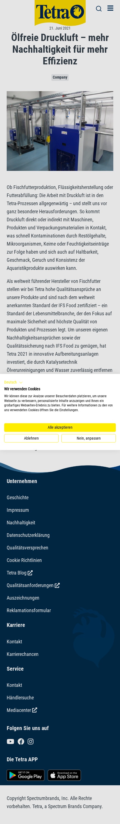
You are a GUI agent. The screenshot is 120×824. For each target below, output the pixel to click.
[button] (13, 382)
